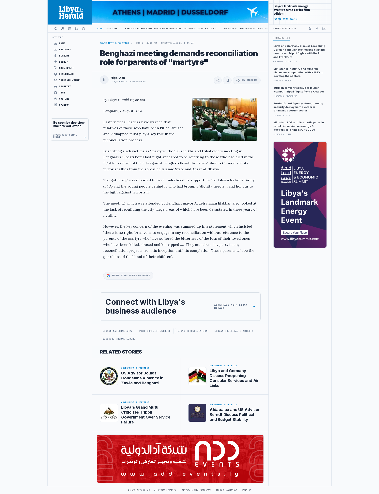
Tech (62, 92)
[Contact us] (69, 28)
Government (66, 68)
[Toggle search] (56, 28)
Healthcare (66, 74)
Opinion (64, 105)
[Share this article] (218, 80)
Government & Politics (114, 43)
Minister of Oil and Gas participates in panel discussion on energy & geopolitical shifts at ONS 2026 (298, 126)
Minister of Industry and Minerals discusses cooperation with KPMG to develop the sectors (298, 72)
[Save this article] (227, 80)
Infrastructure (69, 80)
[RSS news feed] (76, 28)
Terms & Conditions (226, 490)
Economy (64, 55)
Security (65, 86)
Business (65, 49)
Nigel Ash (118, 78)
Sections (57, 37)
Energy (63, 61)
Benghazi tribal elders (119, 339)
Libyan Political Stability (234, 331)
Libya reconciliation (192, 331)
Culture (64, 98)
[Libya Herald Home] (70, 12)
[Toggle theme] (83, 28)
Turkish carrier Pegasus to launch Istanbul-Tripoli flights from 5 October (298, 89)
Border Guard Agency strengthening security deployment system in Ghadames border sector (298, 107)
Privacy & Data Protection (196, 490)
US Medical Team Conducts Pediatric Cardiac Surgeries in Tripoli (244, 28)
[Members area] (63, 28)
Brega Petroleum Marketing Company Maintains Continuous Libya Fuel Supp (149, 28)
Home (62, 43)
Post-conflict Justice (155, 331)
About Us (246, 490)
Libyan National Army (117, 331)
